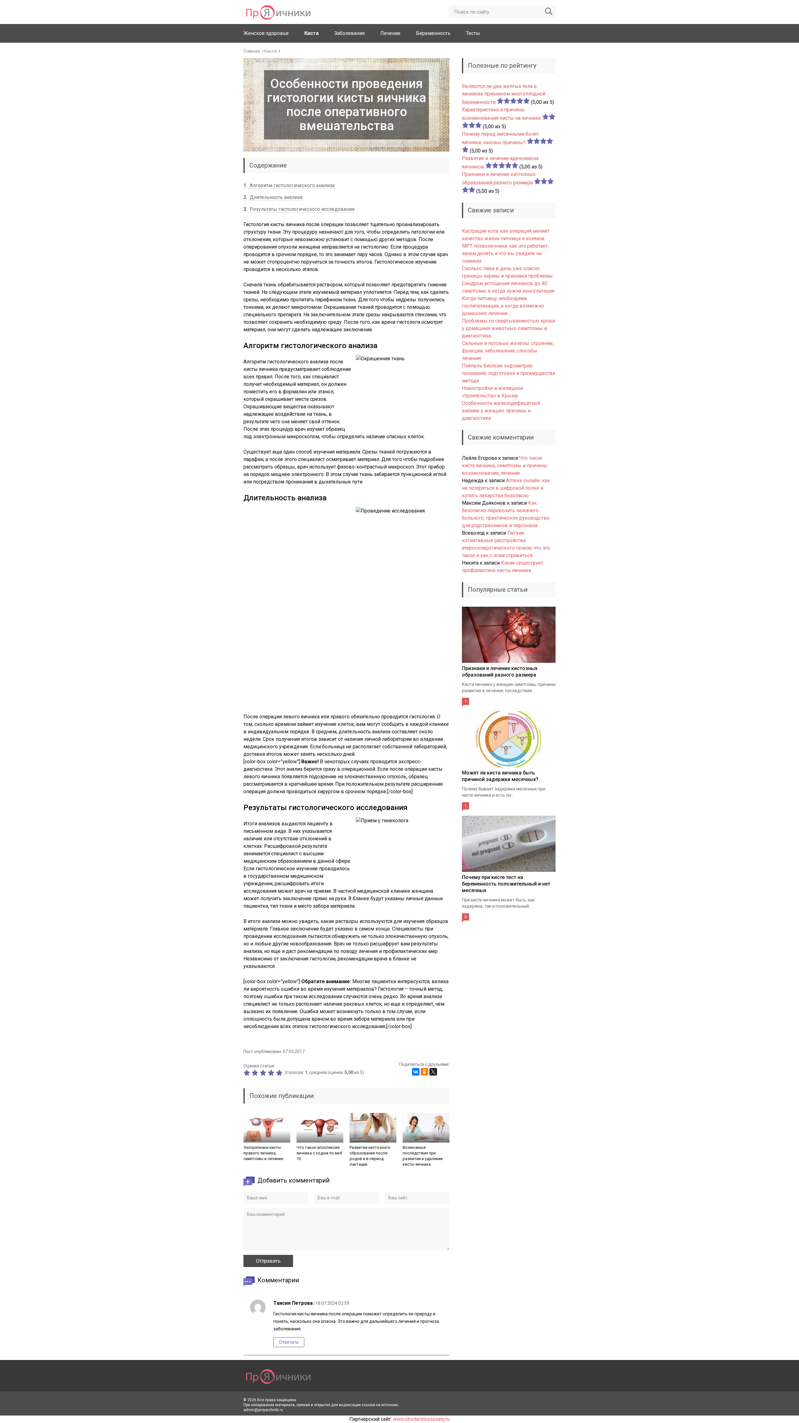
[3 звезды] (264, 1073)
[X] (433, 1072)
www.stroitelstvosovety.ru (421, 1419)
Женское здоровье (266, 33)
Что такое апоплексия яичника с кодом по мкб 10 (319, 1153)
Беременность (433, 33)
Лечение (390, 33)
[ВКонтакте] (415, 1072)
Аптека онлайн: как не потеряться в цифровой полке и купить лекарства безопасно (506, 488)
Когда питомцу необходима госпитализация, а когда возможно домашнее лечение (503, 305)
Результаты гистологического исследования (298, 209)
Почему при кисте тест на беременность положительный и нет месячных (506, 883)
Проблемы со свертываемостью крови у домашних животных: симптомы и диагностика (508, 328)
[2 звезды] (256, 1073)
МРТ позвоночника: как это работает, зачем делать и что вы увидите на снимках (505, 253)
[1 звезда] (247, 1073)
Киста (311, 33)
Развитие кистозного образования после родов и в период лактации (370, 1156)
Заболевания (349, 33)
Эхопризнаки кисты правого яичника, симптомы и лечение (263, 1153)
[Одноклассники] (424, 1072)
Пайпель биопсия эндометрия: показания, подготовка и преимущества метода (508, 373)
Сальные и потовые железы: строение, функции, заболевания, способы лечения (508, 350)
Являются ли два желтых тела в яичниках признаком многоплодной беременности (503, 94)
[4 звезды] (272, 1073)
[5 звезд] (280, 1073)
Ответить (289, 1342)
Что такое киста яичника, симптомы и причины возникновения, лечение (504, 465)
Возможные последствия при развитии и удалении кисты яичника (423, 1156)
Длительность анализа (272, 197)
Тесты (473, 33)
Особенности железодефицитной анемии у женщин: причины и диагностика (501, 410)
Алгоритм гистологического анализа (289, 185)
